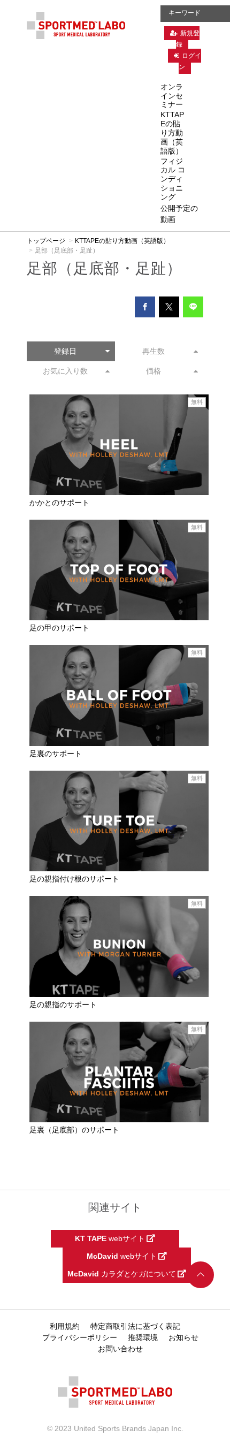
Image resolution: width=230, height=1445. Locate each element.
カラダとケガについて (122, 1273)
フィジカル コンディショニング (172, 179)
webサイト (111, 1238)
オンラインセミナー (171, 95)
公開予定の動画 (179, 214)
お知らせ (183, 1337)
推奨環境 (143, 1337)
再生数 (153, 351)
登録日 (65, 351)
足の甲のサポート (59, 627)
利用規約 (65, 1326)
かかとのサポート (59, 502)
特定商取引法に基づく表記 (135, 1326)
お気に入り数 (65, 371)
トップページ (46, 241)
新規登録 (188, 38)
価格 (153, 371)
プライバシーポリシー (79, 1337)
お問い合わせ (120, 1348)
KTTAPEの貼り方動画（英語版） (172, 132)
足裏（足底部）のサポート (74, 1129)
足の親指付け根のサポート (74, 878)
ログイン (190, 61)
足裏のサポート (55, 753)
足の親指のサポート (63, 1004)
